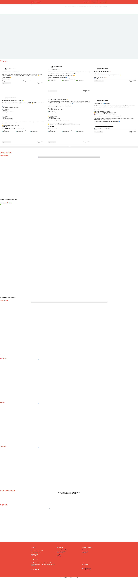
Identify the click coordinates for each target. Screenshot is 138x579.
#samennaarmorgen (20, 128)
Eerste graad (84, 549)
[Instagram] (33, 569)
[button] (6, 83)
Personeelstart (59, 556)
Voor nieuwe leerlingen (61, 551)
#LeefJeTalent (13, 128)
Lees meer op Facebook (40, 82)
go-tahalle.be (4, 126)
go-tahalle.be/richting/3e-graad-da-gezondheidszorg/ (104, 126)
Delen (39, 83)
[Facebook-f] (31, 569)
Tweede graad (85, 551)
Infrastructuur (4, 155)
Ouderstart (59, 555)
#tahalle (3, 128)
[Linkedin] (36, 569)
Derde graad (84, 552)
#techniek (9, 128)
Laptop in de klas (6, 203)
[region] (69, 36)
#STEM (6, 128)
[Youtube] (38, 569)
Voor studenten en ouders (62, 549)
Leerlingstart (59, 554)
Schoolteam (4, 300)
